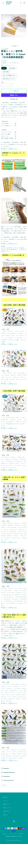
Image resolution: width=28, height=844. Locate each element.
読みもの (5, 797)
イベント (5, 800)
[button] (3, 3)
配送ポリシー (22, 833)
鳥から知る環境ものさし (9, 75)
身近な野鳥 (6, 71)
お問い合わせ (6, 811)
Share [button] (4, 785)
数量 (2, 82)
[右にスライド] (17, 46)
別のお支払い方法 (14, 98)
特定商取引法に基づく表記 (16, 836)
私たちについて (7, 807)
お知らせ (5, 815)
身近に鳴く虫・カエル (8, 78)
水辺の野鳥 (12, 68)
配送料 (4, 62)
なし (4, 68)
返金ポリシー (6, 833)
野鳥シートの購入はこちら (10, 148)
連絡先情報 (8, 836)
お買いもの (6, 804)
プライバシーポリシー (14, 833)
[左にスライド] (10, 46)
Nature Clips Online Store (15, 840)
